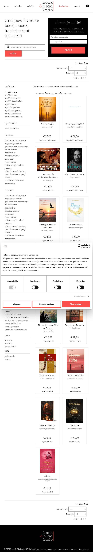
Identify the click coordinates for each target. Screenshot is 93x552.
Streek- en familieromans (16, 329)
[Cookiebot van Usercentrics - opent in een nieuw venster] (79, 246)
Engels (7, 359)
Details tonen (79, 296)
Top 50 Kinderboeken (14, 116)
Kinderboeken (11, 149)
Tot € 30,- (8, 343)
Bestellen (18, 6)
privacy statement (48, 549)
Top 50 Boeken (11, 92)
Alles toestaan (76, 304)
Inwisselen (63, 6)
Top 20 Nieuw (10, 104)
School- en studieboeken (15, 171)
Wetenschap (10, 183)
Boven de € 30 (10, 346)
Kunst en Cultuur (12, 156)
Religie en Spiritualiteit (14, 165)
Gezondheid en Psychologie (16, 146)
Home (6, 6)
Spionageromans (12, 326)
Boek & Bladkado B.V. (19, 549)
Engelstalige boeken (13, 143)
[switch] (35, 287)
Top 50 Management (13, 110)
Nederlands (10, 356)
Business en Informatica (15, 140)
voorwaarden (63, 549)
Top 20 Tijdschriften (13, 98)
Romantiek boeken (13, 323)
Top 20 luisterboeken (14, 101)
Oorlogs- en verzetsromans (16, 320)
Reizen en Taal (10, 162)
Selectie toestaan (46, 304)
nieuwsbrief (84, 549)
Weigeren (17, 304)
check (68, 50)
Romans (8, 168)
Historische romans (13, 314)
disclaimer (34, 549)
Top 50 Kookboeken (13, 113)
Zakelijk (30, 6)
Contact (77, 6)
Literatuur (9, 159)
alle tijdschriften (12, 128)
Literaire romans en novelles (17, 317)
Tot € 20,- (8, 340)
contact (74, 549)
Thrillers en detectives (14, 180)
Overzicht (43, 86)
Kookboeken (10, 152)
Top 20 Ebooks (11, 95)
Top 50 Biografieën (12, 107)
